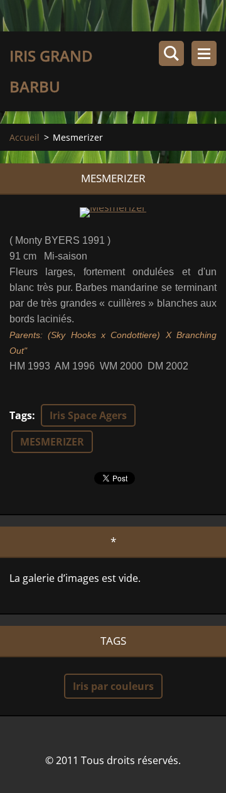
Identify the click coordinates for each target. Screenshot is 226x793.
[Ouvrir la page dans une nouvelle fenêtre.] (113, 212)
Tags (20, 415)
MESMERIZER (52, 442)
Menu (204, 53)
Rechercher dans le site (171, 53)
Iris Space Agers (88, 415)
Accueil (24, 137)
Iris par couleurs (113, 686)
